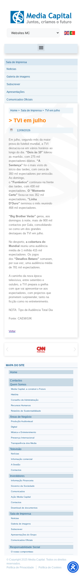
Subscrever (13, 84)
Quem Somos (18, 384)
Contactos (16, 380)
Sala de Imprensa (16, 62)
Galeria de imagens (18, 76)
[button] (41, 47)
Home (13, 372)
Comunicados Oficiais (20, 99)
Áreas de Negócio (20, 416)
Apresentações (15, 91)
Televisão (15, 449)
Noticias (11, 69)
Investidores (17, 476)
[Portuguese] (72, 33)
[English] (67, 33)
